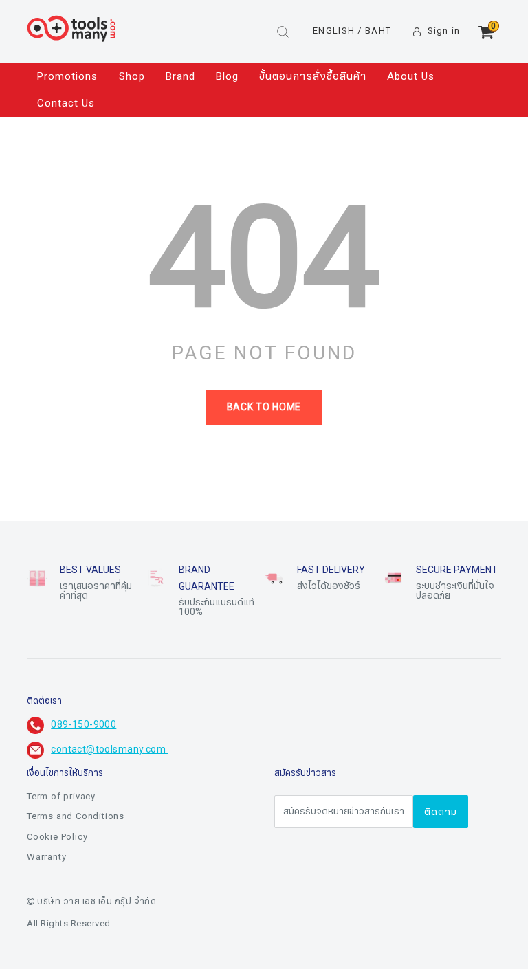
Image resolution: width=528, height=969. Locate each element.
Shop (132, 76)
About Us (410, 76)
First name (176, 858)
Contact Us (66, 103)
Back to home (264, 407)
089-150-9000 (83, 724)
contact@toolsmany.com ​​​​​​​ (109, 749)
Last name (176, 926)
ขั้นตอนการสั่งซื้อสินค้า (312, 76)
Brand (180, 76)
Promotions (67, 76)
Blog (227, 76)
